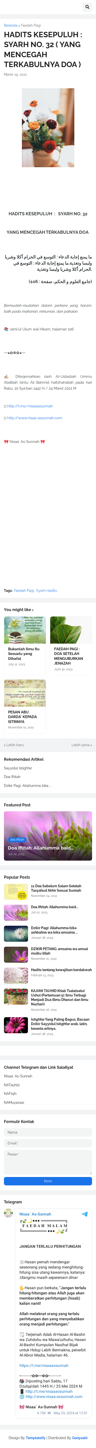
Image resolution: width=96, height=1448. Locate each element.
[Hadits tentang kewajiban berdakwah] (16, 976)
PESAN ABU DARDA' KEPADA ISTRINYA (22, 717)
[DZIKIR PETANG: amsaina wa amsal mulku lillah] (16, 955)
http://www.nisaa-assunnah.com (34, 418)
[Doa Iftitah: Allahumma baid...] (16, 913)
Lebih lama (81, 745)
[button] (87, 7)
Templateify (36, 1438)
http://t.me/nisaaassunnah (30, 406)
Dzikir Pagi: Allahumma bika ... (28, 786)
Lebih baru (15, 745)
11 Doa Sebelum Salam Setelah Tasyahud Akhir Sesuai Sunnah (56, 888)
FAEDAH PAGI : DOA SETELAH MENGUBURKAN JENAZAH (68, 656)
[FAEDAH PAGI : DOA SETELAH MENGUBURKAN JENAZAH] (71, 630)
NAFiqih (10, 1094)
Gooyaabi (80, 1438)
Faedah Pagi (31, 25)
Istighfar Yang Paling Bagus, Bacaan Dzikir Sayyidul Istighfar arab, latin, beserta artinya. (60, 1023)
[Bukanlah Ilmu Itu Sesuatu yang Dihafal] (25, 630)
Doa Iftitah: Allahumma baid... (54, 907)
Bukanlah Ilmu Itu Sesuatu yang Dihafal (23, 654)
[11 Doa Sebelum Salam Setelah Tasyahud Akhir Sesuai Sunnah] (16, 892)
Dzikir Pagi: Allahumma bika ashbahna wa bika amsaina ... (54, 930)
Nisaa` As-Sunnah (18, 1076)
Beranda (10, 25)
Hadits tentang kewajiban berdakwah (61, 970)
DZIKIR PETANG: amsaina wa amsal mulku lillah (59, 951)
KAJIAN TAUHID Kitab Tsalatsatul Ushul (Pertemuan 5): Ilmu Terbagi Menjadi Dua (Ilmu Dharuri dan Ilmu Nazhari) (59, 997)
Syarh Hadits (46, 591)
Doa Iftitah (12, 777)
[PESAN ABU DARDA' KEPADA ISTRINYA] (25, 693)
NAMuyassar (14, 1102)
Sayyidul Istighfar (18, 768)
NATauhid (11, 1085)
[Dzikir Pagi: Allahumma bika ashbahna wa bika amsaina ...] (16, 934)
